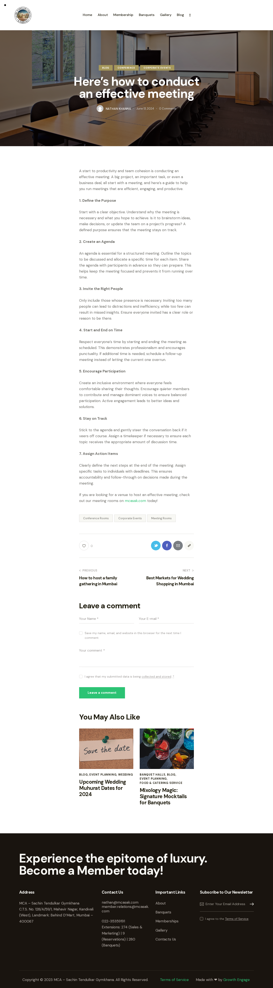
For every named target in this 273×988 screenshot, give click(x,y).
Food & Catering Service (161, 783)
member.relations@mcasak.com (125, 908)
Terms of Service (236, 918)
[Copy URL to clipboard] (189, 545)
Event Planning (102, 774)
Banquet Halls (152, 774)
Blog (105, 67)
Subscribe (250, 904)
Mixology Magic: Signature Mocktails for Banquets (163, 796)
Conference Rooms (96, 518)
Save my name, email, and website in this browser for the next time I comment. (133, 635)
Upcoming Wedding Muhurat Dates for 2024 (102, 788)
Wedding (125, 774)
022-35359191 (113, 921)
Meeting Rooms (161, 518)
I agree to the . (227, 919)
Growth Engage (236, 979)
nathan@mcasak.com (120, 902)
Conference (126, 67)
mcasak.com (135, 500)
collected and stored (156, 676)
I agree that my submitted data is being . (129, 676)
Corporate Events (157, 67)
